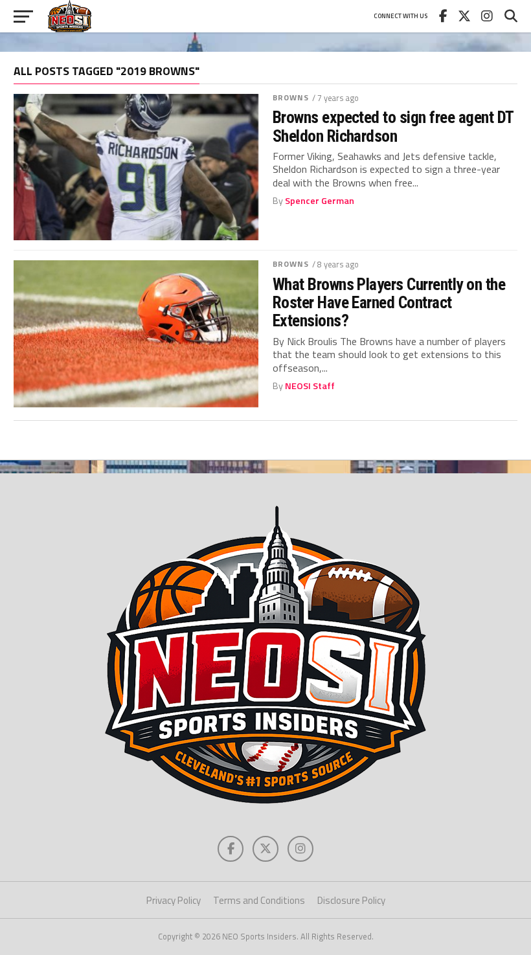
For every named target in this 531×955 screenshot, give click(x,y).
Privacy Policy (173, 900)
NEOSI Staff (310, 386)
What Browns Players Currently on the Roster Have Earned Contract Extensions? (389, 302)
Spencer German (319, 201)
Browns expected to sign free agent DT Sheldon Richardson (393, 126)
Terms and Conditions (259, 900)
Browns (291, 97)
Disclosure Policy (351, 900)
